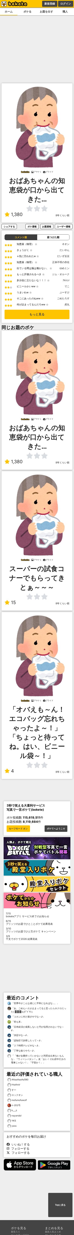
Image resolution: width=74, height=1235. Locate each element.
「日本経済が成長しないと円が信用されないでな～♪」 (37, 1028)
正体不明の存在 (60, 262)
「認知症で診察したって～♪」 (27, 1040)
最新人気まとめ (53, 1231)
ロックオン (17, 1095)
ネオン (65, 244)
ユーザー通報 (63, 226)
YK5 (14, 1120)
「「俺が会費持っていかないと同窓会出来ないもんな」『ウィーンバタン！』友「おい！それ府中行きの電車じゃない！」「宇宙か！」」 (38, 1059)
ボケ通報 (32, 226)
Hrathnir (16, 1084)
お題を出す (46, 11)
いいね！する (20, 1144)
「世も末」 (17, 1021)
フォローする (19, 1148)
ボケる (27, 11)
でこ (67, 286)
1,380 (17, 214)
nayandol (16, 1115)
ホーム (9, 11)
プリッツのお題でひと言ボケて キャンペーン (31, 930)
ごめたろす (63, 298)
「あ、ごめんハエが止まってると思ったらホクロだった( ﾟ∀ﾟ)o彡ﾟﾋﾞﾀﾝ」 (38, 1010)
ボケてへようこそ (56, 828)
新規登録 (49, 3)
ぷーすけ (64, 292)
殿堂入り (15, 1231)
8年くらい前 (62, 215)
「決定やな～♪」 (20, 1035)
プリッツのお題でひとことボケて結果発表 (29, 922)
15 (13, 602)
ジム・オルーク (60, 274)
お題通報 (46, 226)
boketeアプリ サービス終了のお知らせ (27, 915)
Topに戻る (60, 1205)
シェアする (9, 226)
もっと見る (37, 314)
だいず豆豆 (63, 256)
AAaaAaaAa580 (20, 1079)
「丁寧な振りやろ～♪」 (23, 1050)
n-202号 (16, 1105)
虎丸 (67, 304)
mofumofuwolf (19, 1100)
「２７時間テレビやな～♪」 (25, 1045)
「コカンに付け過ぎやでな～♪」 (28, 1016)
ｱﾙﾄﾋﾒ (66, 280)
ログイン (65, 3)
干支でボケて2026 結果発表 (21, 937)
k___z (14, 1110)
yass (14, 1125)
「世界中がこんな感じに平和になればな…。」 (35, 1003)
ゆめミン (64, 268)
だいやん (64, 250)
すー (14, 1089)
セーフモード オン (18, 828)
